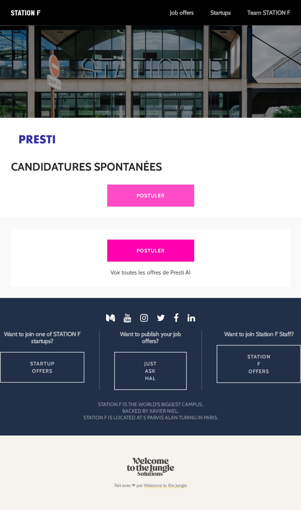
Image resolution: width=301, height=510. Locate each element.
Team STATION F (268, 12)
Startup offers (42, 367)
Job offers (182, 12)
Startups (220, 12)
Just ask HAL (150, 371)
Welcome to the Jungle (165, 485)
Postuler (151, 195)
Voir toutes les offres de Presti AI (150, 272)
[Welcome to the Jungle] (150, 474)
